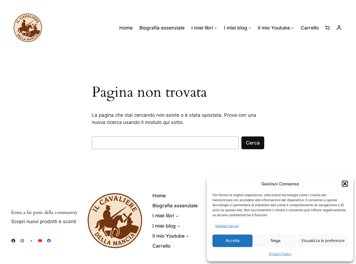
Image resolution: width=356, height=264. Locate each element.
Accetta (232, 240)
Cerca (253, 143)
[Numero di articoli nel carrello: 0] (327, 28)
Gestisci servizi (227, 226)
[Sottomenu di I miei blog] (249, 27)
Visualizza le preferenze (323, 240)
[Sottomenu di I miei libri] (215, 27)
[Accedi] (339, 28)
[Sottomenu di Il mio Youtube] (292, 27)
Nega (275, 240)
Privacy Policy (280, 254)
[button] (345, 183)
